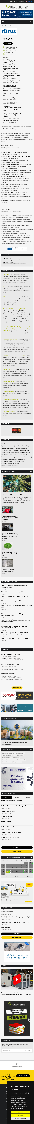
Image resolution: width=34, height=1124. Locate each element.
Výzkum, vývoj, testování (8, 448)
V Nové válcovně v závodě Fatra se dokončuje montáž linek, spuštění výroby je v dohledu (10, 536)
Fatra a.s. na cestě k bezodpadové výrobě (8, 570)
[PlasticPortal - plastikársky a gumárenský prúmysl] (17, 6)
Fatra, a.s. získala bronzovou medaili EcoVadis (14, 596)
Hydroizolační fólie (25, 452)
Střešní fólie (13, 454)
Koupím (17, 797)
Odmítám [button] (20, 1115)
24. (3, 872)
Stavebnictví (5, 443)
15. (26, 867)
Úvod (2, 25)
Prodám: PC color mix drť (8, 811)
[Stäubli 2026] (17, 708)
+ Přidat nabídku (17, 937)
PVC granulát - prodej (19, 461)
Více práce (17, 933)
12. (12, 867)
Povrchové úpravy (20, 753)
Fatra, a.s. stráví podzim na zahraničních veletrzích (15, 638)
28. (21, 872)
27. (17, 872)
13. (17, 867)
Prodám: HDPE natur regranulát (10, 837)
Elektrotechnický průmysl (16, 443)
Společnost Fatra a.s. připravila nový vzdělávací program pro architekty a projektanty (14, 633)
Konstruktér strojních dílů (8, 912)
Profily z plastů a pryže (21, 448)
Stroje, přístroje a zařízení (8, 755)
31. (3, 874)
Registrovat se (13, 1)
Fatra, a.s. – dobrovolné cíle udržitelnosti (14, 495)
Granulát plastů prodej (26, 457)
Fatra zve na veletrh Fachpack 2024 (11, 601)
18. (8, 869)
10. (3, 867)
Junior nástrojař (5, 927)
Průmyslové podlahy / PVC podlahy (10, 463)
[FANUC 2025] (17, 697)
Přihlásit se (21, 1)
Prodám (28, 797)
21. (21, 869)
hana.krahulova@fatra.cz (7, 660)
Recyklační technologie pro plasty (17, 459)
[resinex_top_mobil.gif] (17, 14)
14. (21, 867)
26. (12, 872)
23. (31, 869)
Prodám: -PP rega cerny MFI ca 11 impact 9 (13, 806)
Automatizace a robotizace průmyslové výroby (14, 759)
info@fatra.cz (9, 52)
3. (3, 865)
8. (26, 865)
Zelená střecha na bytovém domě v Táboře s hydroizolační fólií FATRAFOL (14, 627)
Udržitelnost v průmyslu (8, 753)
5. (12, 865)
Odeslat (29, 1050)
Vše (6, 797)
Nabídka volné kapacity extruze (10, 664)
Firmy (6, 25)
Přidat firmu (17, 687)
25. (8, 872)
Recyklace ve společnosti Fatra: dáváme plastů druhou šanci (10, 554)
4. (7, 865)
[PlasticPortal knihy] (17, 1019)
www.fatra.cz (9, 54)
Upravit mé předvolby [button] (20, 1118)
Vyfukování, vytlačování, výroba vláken (11, 446)
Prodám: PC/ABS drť (7, 816)
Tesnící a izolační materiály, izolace (10, 457)
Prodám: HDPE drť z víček (8, 827)
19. (12, 869)
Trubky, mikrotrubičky (7, 450)
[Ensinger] (17, 952)
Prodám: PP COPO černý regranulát (11, 832)
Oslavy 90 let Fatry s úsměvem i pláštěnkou (13, 592)
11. (8, 867)
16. (31, 867)
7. (21, 865)
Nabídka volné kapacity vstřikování (11, 654)
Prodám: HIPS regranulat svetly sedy (11, 800)
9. (30, 865)
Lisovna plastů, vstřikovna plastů (10, 465)
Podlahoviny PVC (22, 454)
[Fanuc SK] (17, 892)
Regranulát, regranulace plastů (21, 450)
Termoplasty (25, 446)
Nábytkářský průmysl (7, 461)
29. (26, 872)
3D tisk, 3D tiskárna (7, 762)
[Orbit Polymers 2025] (17, 778)
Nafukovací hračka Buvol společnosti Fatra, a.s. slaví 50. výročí (10, 517)
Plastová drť (5, 459)
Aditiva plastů (20, 755)
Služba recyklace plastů (8, 673)
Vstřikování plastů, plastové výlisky (10, 452)
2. (30, 862)
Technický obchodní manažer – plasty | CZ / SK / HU (16, 917)
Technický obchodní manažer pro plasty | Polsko (15, 922)
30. (31, 872)
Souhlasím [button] (20, 1112)
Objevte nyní (23, 1075)
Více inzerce (17, 847)
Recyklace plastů (17, 762)
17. (3, 869)
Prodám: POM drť (6, 821)
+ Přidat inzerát (17, 851)
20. (17, 869)
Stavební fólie (5, 454)
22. (26, 869)
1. (26, 862)
